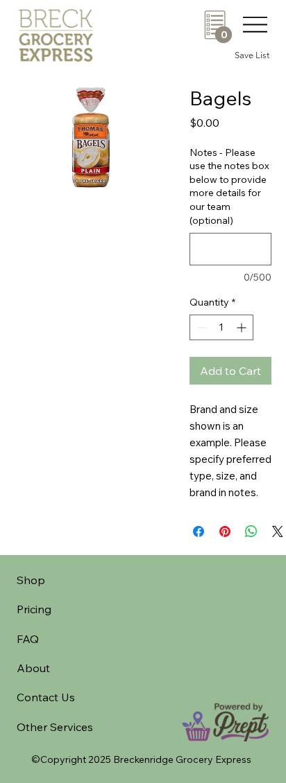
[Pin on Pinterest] (225, 531)
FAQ (28, 639)
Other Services (55, 727)
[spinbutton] (221, 327)
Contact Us (46, 697)
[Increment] (242, 327)
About (33, 668)
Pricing (34, 609)
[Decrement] (200, 327)
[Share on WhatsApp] (251, 531)
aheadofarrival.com (171, 605)
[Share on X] (277, 531)
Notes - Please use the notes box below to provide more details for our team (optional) (229, 186)
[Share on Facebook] (198, 531)
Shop (31, 580)
